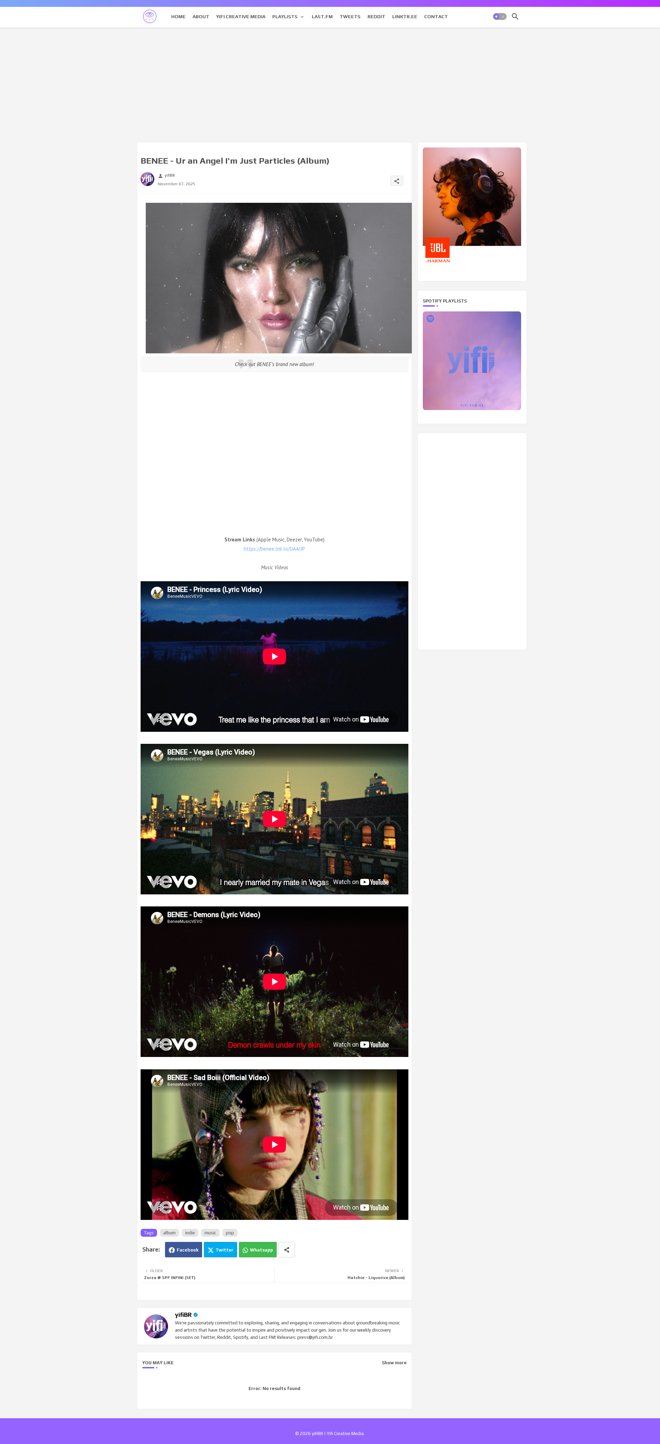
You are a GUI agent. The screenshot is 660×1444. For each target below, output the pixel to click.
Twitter (224, 1250)
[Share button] (286, 1249)
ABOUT (200, 16)
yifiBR (183, 1314)
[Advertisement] (330, 83)
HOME (178, 16)
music (210, 1232)
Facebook (187, 1250)
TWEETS (350, 16)
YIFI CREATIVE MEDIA (240, 16)
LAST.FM (322, 16)
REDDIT (376, 16)
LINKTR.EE (404, 16)
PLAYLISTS (285, 16)
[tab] (178, 16)
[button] (500, 16)
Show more (394, 1362)
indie (190, 1232)
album (169, 1232)
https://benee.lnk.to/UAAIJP (274, 548)
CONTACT (436, 16)
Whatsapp (261, 1250)
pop (230, 1232)
